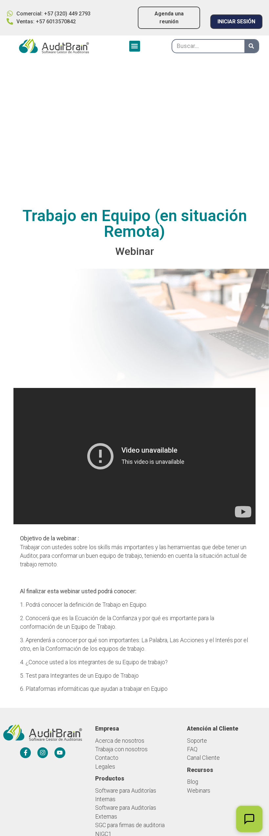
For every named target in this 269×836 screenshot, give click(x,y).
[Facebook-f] (25, 752)
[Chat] (249, 819)
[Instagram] (42, 752)
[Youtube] (59, 752)
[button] (134, 46)
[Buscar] (251, 46)
